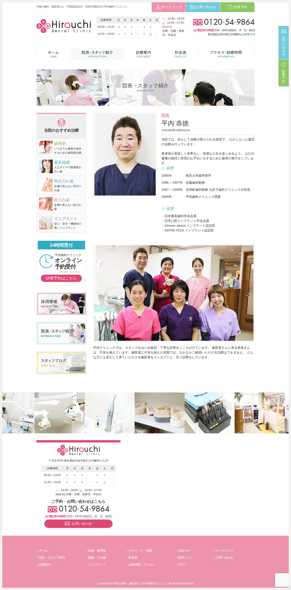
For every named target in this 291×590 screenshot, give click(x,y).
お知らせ (184, 550)
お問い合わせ (224, 557)
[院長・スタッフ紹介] (97, 54)
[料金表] (180, 54)
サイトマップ (224, 550)
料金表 (132, 557)
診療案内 (44, 564)
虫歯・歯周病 (97, 550)
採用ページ (185, 557)
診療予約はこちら (61, 278)
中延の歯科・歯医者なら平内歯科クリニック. (140, 583)
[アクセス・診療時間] (226, 54)
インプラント (97, 564)
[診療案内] (143, 54)
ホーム (43, 550)
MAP (251, 34)
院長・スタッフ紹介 (52, 557)
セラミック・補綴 (140, 550)
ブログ (182, 564)
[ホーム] (53, 54)
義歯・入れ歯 (97, 557)
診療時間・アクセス (141, 564)
